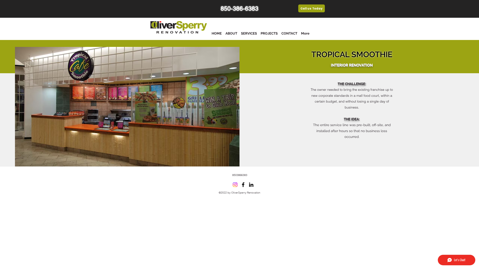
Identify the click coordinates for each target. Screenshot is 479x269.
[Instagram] (235, 185)
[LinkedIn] (251, 185)
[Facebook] (243, 185)
